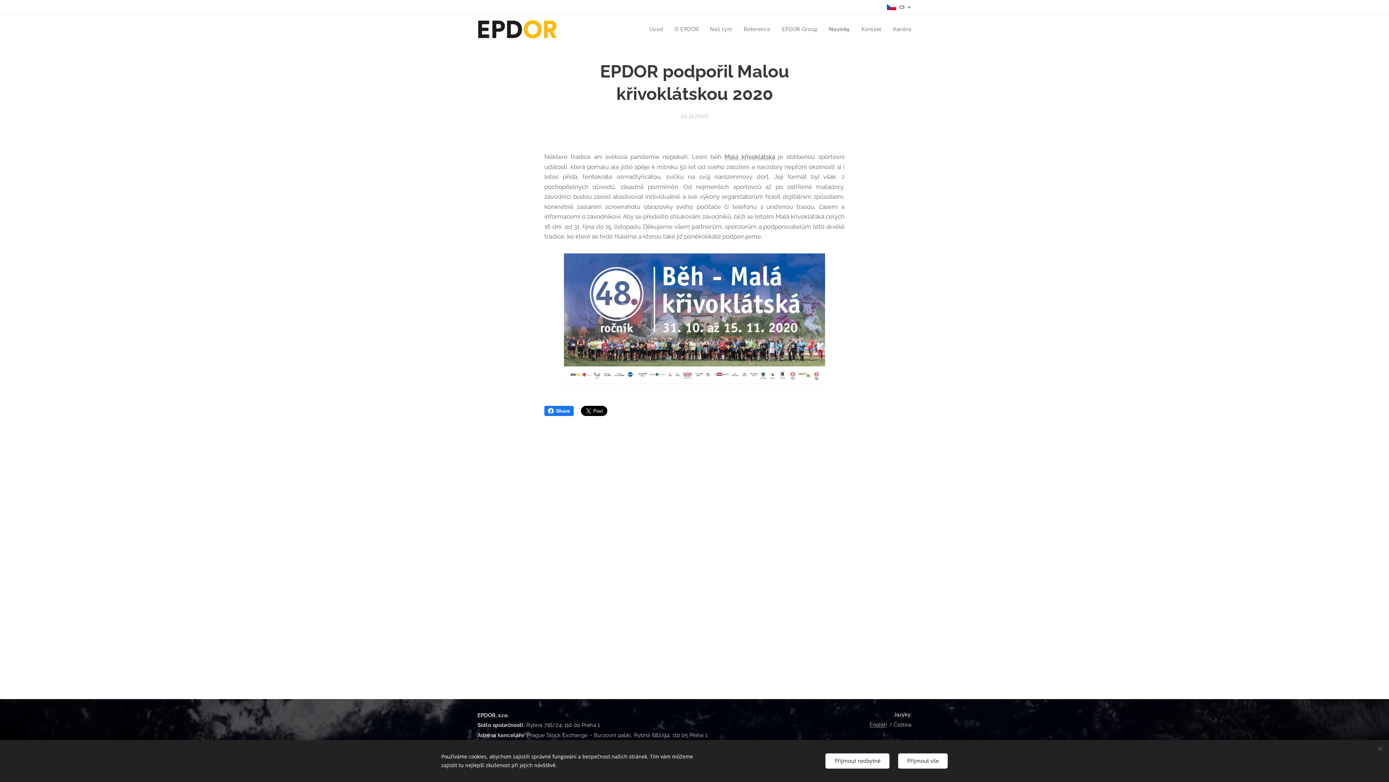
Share (563, 411)
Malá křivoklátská (750, 156)
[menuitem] (658, 29)
